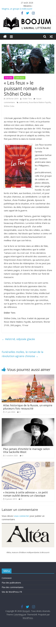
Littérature (20, 77)
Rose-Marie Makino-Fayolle (40, 102)
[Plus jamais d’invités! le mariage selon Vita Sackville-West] (28, 419)
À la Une (8, 77)
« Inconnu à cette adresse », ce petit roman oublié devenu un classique (25, 494)
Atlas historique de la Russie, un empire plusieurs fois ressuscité (27, 407)
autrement (23, 102)
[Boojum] (5, 36)
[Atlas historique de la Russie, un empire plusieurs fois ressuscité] (28, 376)
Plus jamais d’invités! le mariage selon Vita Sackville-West (26, 450)
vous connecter (21, 515)
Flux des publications (11, 582)
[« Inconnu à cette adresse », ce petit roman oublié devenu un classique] (28, 463)
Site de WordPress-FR (12, 591)
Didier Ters (27, 98)
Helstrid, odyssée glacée (18, 339)
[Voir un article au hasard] (51, 36)
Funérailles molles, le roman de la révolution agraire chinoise (22, 354)
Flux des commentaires (12, 587)
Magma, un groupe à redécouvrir (17, 9)
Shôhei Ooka (9, 106)
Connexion (7, 578)
